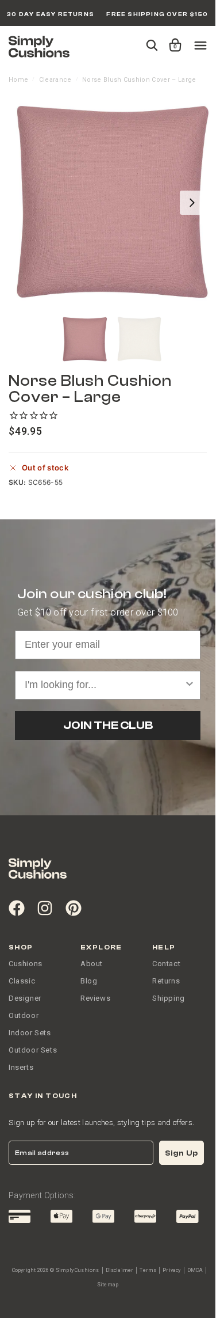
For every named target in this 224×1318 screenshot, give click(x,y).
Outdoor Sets (33, 1050)
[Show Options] (189, 685)
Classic (22, 981)
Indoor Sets (30, 1032)
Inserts (21, 1067)
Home (18, 79)
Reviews (95, 998)
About (91, 963)
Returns (166, 981)
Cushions (26, 963)
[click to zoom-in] (112, 202)
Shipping (168, 998)
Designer (25, 998)
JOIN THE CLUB (108, 725)
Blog (88, 981)
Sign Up (181, 1153)
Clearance (55, 79)
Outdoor (23, 1015)
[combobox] (104, 685)
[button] (173, 39)
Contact (166, 963)
